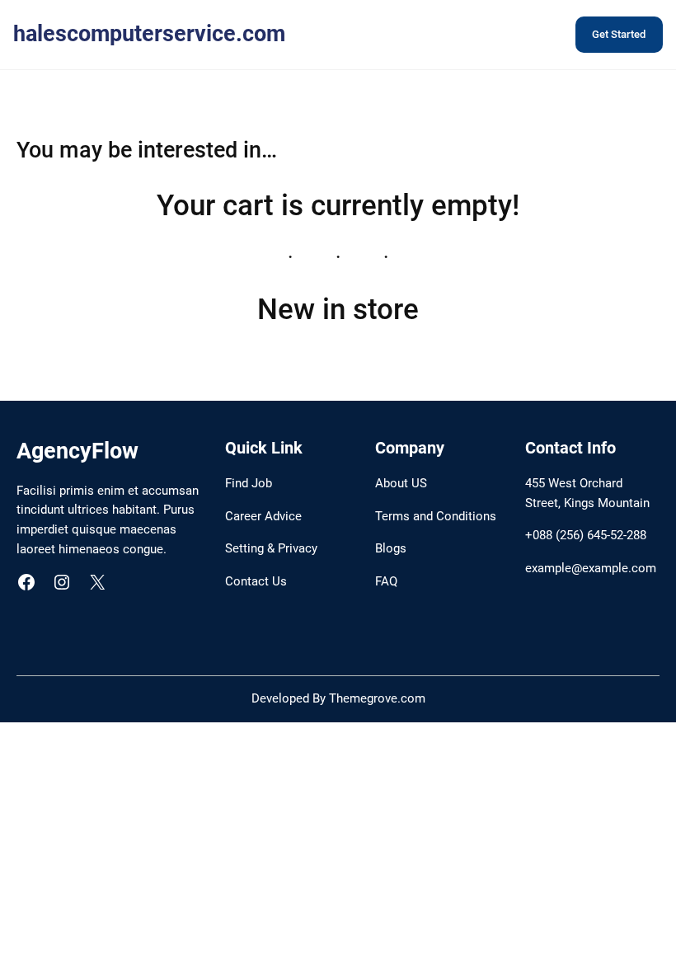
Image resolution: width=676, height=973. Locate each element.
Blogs (390, 548)
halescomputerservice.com (149, 34)
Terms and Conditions (435, 516)
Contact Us (256, 581)
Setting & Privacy (271, 548)
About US (401, 483)
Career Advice (263, 516)
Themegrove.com (377, 698)
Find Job (248, 483)
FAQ (386, 581)
